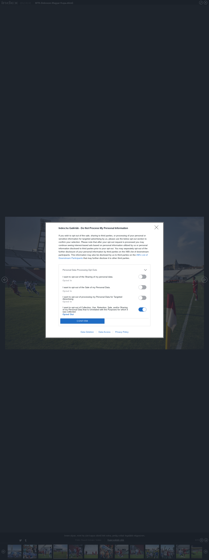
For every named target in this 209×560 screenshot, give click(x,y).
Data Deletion (87, 332)
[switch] (142, 277)
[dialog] (104, 280)
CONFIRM (82, 321)
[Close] (157, 228)
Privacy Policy (122, 332)
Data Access (104, 332)
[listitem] (104, 270)
